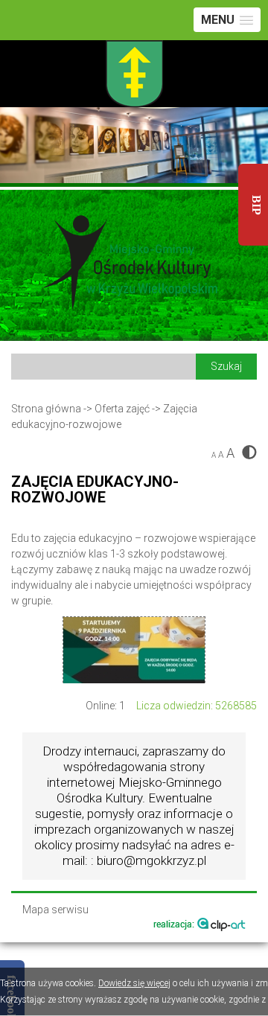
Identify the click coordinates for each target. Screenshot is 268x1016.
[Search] (103, 366)
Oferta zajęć (122, 409)
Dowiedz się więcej (134, 983)
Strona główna (46, 409)
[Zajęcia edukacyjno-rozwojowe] (134, 649)
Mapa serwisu (55, 910)
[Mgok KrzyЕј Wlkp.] (134, 265)
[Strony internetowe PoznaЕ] (199, 923)
